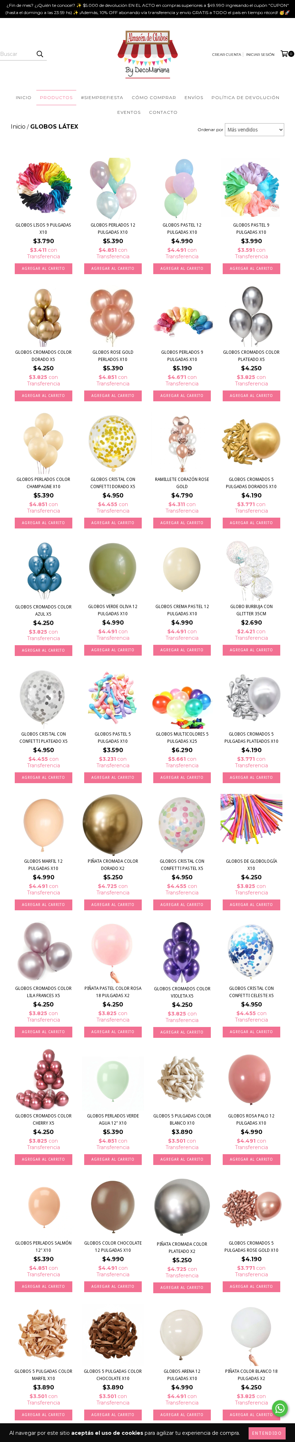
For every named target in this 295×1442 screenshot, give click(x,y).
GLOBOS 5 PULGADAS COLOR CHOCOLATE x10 (113, 1375)
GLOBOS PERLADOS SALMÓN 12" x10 (43, 1247)
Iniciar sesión (260, 54)
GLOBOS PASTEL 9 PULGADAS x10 (251, 229)
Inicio (24, 97)
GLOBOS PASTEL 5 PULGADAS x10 (113, 738)
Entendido (267, 1433)
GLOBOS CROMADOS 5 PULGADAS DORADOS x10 (251, 483)
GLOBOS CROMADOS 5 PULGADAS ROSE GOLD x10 (251, 1247)
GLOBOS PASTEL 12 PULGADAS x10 (182, 229)
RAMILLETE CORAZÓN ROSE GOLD (182, 483)
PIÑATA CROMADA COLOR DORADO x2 (113, 865)
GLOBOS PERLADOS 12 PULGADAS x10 (113, 229)
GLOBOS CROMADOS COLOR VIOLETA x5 (182, 992)
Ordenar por (210, 129)
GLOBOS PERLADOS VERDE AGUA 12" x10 (113, 1119)
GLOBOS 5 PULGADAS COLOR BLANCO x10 (182, 1119)
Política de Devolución (246, 97)
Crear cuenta (226, 54)
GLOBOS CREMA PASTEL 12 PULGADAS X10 (182, 610)
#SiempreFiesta (102, 97)
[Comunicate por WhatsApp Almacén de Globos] (280, 1408)
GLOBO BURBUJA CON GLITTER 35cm (251, 610)
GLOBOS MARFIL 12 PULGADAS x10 (43, 865)
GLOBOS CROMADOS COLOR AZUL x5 (43, 610)
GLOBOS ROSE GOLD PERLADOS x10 (112, 356)
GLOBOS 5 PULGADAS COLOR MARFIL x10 (43, 1375)
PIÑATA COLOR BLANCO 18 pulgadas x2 (251, 1375)
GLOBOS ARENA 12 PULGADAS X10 (182, 1375)
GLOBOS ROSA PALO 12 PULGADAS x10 (251, 1119)
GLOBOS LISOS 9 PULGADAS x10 (43, 229)
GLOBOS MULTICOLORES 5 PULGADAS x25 (182, 738)
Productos (56, 97)
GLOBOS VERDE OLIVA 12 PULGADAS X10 (112, 610)
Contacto (163, 112)
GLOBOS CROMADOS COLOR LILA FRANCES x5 (43, 992)
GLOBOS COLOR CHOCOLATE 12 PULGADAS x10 (113, 1247)
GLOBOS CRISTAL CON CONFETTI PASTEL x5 (182, 865)
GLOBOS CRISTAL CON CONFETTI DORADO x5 (112, 483)
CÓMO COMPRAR (154, 97)
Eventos (129, 112)
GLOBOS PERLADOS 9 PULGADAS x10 (182, 356)
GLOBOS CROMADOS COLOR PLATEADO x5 (251, 356)
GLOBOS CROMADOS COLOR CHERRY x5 (43, 1119)
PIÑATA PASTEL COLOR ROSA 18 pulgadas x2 (113, 992)
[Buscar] (39, 54)
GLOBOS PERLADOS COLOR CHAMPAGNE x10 (43, 483)
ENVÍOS (194, 97)
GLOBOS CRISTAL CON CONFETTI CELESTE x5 (251, 992)
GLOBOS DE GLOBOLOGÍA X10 (251, 865)
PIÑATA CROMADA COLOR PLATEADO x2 (182, 1248)
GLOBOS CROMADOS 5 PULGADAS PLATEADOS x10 (251, 738)
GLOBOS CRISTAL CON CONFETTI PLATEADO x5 (43, 738)
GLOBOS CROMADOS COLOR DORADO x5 (43, 356)
